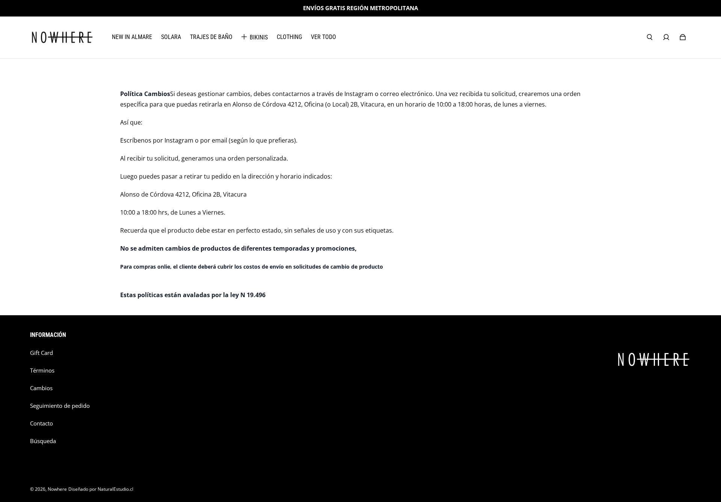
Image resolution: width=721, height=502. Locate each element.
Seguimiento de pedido (60, 406)
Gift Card (41, 353)
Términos (42, 370)
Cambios (41, 388)
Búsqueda (43, 441)
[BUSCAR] (649, 37)
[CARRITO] (682, 37)
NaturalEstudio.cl (115, 489)
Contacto (41, 423)
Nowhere (57, 489)
